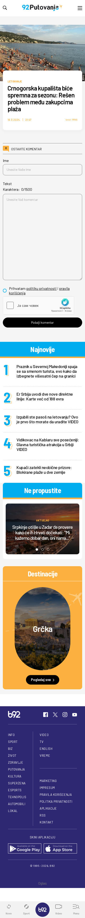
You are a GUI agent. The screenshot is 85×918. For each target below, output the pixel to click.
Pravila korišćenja (56, 795)
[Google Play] (24, 848)
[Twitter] (55, 714)
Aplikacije (48, 808)
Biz (10, 749)
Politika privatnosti (56, 801)
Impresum (47, 788)
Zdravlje (15, 762)
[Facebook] (45, 714)
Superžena (17, 783)
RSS (43, 815)
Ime (6, 160)
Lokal (13, 811)
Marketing (48, 781)
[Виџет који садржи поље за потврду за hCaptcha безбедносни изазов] (38, 305)
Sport (13, 742)
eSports (15, 790)
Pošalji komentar (42, 322)
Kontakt (46, 822)
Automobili (16, 804)
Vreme (45, 755)
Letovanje (15, 81)
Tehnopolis (17, 797)
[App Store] (60, 848)
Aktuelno (42, 520)
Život (12, 755)
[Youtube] (74, 714)
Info (11, 735)
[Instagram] (65, 714)
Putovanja (16, 769)
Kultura (14, 776)
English (46, 749)
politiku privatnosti (41, 288)
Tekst (7, 183)
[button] (37, 549)
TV (41, 742)
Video (44, 735)
